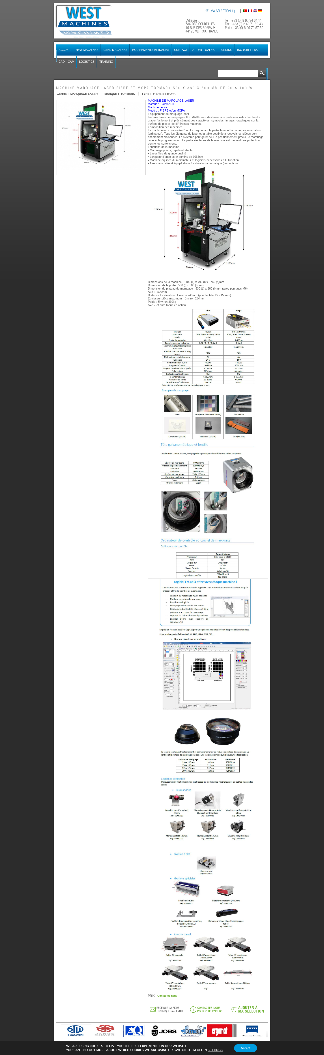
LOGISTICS (87, 61)
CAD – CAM (66, 61)
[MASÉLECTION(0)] (223, 11)
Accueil (65, 49)
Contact (181, 49)
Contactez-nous (167, 995)
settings (215, 1050)
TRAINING (106, 61)
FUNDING (226, 49)
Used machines (115, 49)
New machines (87, 49)
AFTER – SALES (203, 49)
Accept (245, 1048)
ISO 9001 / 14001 (248, 49)
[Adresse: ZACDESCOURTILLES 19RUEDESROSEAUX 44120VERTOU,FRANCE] (202, 26)
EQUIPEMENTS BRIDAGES (150, 49)
